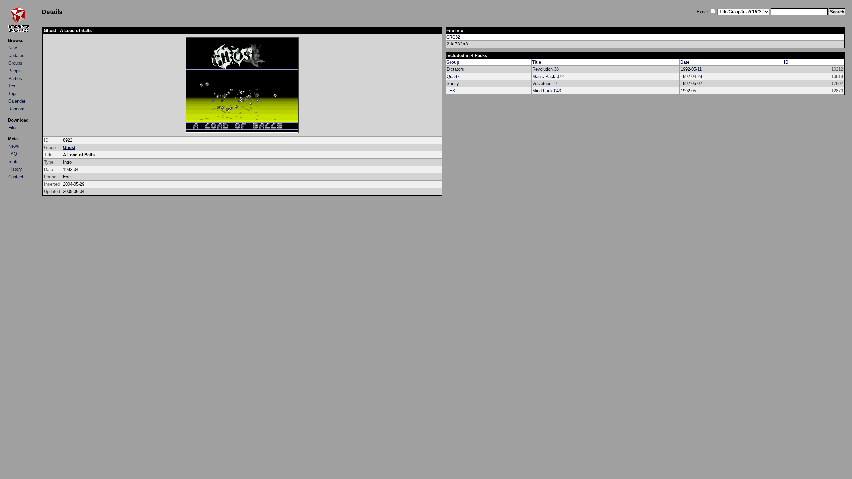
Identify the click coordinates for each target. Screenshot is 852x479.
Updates (16, 55)
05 (693, 69)
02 (699, 83)
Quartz (453, 76)
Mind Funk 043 (546, 90)
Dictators (455, 69)
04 (76, 169)
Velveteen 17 (544, 83)
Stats (13, 161)
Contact (15, 176)
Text (12, 85)
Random (16, 108)
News (13, 146)
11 (699, 69)
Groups (15, 63)
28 (699, 76)
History (15, 169)
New (12, 47)
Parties (15, 78)
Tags (13, 93)
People (15, 70)
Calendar (16, 101)
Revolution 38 (545, 69)
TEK (451, 90)
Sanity (453, 83)
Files (13, 127)
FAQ (12, 153)
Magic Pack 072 (548, 76)
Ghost (69, 147)
